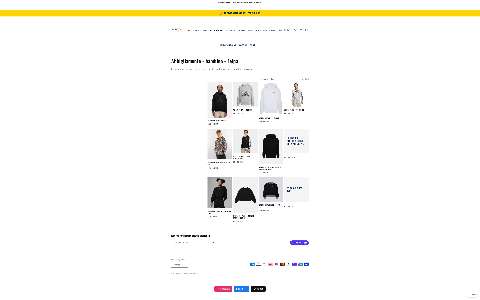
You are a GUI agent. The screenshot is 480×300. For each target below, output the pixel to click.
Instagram (225, 289)
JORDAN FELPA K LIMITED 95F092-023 (220, 164)
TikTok (260, 289)
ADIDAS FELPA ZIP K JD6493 (294, 110)
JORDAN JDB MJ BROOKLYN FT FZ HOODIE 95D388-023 (270, 168)
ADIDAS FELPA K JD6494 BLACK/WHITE (241, 157)
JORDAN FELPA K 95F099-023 (218, 121)
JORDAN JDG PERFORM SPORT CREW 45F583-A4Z (295, 141)
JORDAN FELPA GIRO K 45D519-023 (270, 206)
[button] (196, 30)
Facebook (241, 289)
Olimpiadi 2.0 (180, 274)
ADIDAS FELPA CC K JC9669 (243, 110)
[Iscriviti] (213, 242)
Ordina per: (264, 79)
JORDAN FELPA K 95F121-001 (269, 118)
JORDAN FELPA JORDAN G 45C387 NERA (219, 212)
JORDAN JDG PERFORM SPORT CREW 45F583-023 (243, 217)
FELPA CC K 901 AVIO (294, 190)
